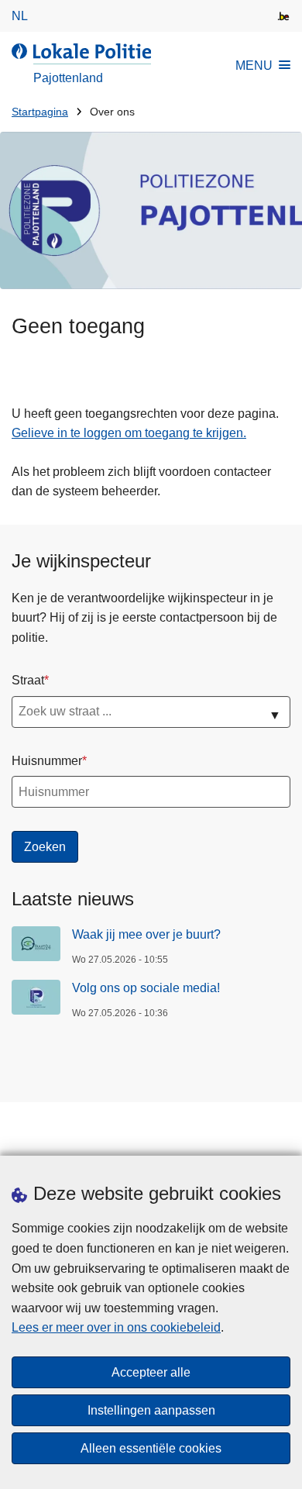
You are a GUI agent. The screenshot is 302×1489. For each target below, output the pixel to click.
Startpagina (40, 112)
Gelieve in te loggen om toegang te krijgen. (129, 432)
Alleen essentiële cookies (151, 1448)
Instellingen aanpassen (151, 1410)
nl (20, 15)
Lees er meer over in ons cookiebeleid (116, 1327)
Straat (28, 680)
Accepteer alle (151, 1372)
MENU (254, 65)
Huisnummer (47, 760)
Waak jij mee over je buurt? (146, 934)
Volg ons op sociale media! (146, 987)
